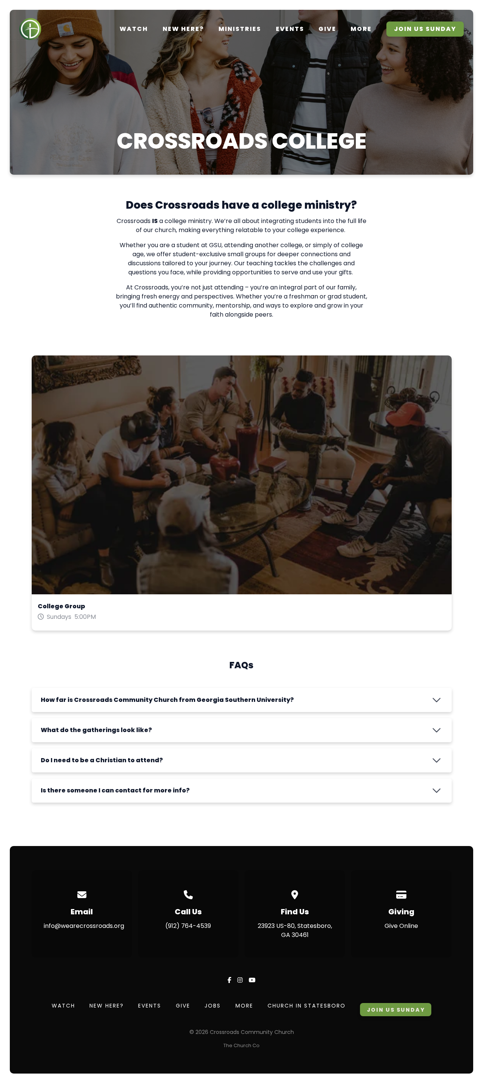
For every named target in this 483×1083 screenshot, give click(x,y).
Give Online (401, 925)
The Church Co (241, 1045)
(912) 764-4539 (188, 925)
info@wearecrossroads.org (84, 925)
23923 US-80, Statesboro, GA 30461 (295, 930)
